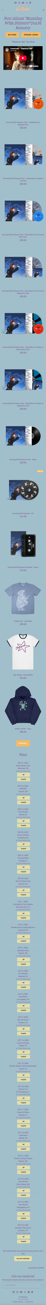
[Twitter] (26, 2)
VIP (23, 774)
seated (41, 1268)
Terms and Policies (23, 1299)
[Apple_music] (30, 2)
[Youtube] (23, 2)
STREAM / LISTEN (31, 35)
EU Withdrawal (23, 1297)
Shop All (23, 743)
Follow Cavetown (23, 1258)
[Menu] (2, 10)
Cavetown (20, 1302)
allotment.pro (29, 1302)
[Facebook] (15, 2)
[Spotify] (28, 1292)
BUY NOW (12, 35)
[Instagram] (19, 2)
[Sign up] (41, 1285)
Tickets (23, 779)
